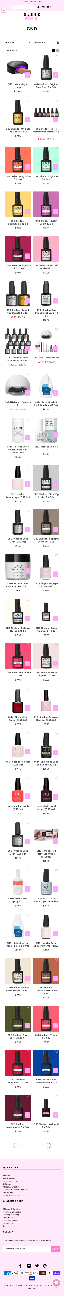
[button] (56, 1283)
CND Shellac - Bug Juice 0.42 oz (18, 178)
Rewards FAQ (8, 1223)
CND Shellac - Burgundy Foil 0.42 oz (18, 267)
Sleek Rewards (9, 1218)
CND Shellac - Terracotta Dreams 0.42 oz (46, 990)
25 (42, 1145)
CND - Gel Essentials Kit (46, 357)
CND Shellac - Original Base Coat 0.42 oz (46, 86)
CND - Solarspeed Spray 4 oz (18, 900)
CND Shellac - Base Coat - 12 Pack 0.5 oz (17, 359)
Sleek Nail (28, 1285)
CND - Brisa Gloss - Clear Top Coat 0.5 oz (46, 900)
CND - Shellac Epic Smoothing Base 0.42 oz (46, 313)
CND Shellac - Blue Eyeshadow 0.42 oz (46, 1081)
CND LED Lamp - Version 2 (18, 404)
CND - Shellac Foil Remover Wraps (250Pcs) (46, 854)
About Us (7, 1176)
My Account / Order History (13, 1181)
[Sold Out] (55, 529)
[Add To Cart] (27, 75)
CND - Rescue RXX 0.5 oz (46, 448)
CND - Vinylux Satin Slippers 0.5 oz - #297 (46, 945)
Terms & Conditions (11, 1195)
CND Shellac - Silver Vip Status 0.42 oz (46, 496)
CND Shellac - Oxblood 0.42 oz (46, 1126)
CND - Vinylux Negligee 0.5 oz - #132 (46, 585)
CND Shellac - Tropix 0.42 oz (46, 1037)
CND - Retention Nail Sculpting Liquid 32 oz (46, 404)
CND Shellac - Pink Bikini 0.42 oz (18, 674)
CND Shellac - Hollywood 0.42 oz (18, 1081)
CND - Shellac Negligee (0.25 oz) (17, 763)
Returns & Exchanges (12, 1212)
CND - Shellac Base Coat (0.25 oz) (17, 852)
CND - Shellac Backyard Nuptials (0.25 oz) (46, 719)
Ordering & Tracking (11, 1215)
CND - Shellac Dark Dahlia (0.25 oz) (46, 808)
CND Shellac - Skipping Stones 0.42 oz (46, 540)
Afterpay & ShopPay (11, 1187)
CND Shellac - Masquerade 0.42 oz (17, 1126)
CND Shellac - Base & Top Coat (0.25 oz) (17, 311)
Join (55, 1249)
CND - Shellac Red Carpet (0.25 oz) (18, 719)
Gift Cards (7, 1184)
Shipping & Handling (11, 1209)
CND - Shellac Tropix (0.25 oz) (18, 808)
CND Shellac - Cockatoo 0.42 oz (18, 222)
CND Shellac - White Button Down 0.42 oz (17, 989)
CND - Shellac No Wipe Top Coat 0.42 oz (46, 763)
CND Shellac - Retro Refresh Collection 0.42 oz (46, 132)
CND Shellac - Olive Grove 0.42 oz (17, 1037)
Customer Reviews (10, 1220)
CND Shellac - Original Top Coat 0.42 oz (18, 130)
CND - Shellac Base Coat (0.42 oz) (17, 540)
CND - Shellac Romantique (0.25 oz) (18, 496)
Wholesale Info (9, 1178)
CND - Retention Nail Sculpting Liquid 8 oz (17, 945)
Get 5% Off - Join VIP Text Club (15, 1190)
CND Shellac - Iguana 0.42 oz (46, 178)
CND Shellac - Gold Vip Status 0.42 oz (18, 629)
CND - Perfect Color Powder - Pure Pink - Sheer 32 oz (18, 449)
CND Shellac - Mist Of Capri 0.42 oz (46, 267)
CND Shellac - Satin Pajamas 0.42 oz (46, 629)
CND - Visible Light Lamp (18, 86)
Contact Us (7, 1226)
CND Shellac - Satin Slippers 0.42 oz (46, 674)
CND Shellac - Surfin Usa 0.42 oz (46, 222)
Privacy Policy (8, 1193)
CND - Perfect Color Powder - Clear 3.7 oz (18, 585)
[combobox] (24, 7)
